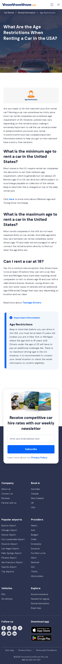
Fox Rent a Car (38, 553)
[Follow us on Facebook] (3, 627)
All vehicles (7, 598)
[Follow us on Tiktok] (3, 633)
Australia (35, 489)
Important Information (27, 317)
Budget (34, 534)
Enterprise (36, 544)
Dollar (33, 539)
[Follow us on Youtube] (9, 633)
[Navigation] (58, 4)
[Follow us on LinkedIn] (14, 633)
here (11, 199)
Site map (9, 650)
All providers (37, 576)
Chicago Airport (9, 530)
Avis (33, 530)
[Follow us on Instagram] (9, 627)
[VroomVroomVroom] (19, 4)
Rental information (40, 603)
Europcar (35, 548)
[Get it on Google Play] (41, 638)
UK (32, 502)
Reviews (5, 498)
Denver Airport (8, 534)
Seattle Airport (8, 567)
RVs (3, 594)
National (35, 562)
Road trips (36, 608)
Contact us (7, 493)
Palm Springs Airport (11, 553)
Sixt (33, 567)
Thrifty (34, 571)
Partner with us (8, 502)
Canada (34, 493)
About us (6, 489)
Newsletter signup (40, 598)
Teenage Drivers (31, 302)
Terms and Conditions (46, 650)
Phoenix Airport (9, 557)
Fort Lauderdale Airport (13, 539)
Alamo (34, 525)
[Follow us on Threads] (14, 627)
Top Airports (7, 571)
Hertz (34, 557)
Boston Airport (8, 525)
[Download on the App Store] (41, 629)
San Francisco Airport (12, 562)
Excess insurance (39, 594)
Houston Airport (9, 544)
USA (33, 507)
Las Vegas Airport (10, 548)
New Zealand (37, 498)
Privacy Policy (39, 457)
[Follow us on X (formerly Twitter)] (20, 627)
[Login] (52, 4)
